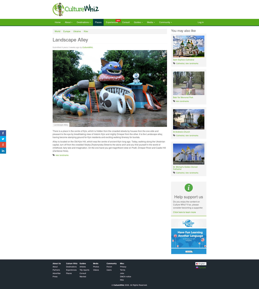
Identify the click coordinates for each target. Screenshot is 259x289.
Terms (122, 270)
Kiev (86, 31)
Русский (202, 267)
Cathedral (180, 63)
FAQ (122, 280)
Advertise (57, 273)
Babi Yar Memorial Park (183, 97)
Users (109, 270)
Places (98, 22)
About (68, 22)
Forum (109, 266)
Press (55, 276)
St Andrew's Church (181, 131)
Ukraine (77, 31)
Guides (137, 22)
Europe (66, 31)
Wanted (83, 276)
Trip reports (84, 270)
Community (165, 22)
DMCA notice (125, 276)
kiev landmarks (62, 155)
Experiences (113, 21)
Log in (201, 22)
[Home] (83, 9)
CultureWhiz (87, 47)
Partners (56, 270)
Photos (96, 266)
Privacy (123, 266)
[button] (164, 52)
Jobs (122, 273)
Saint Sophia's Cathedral (183, 59)
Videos (96, 270)
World (57, 31)
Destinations (83, 22)
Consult (126, 22)
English (201, 263)
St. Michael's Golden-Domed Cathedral (185, 167)
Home (58, 22)
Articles (83, 266)
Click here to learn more (184, 212)
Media (150, 22)
